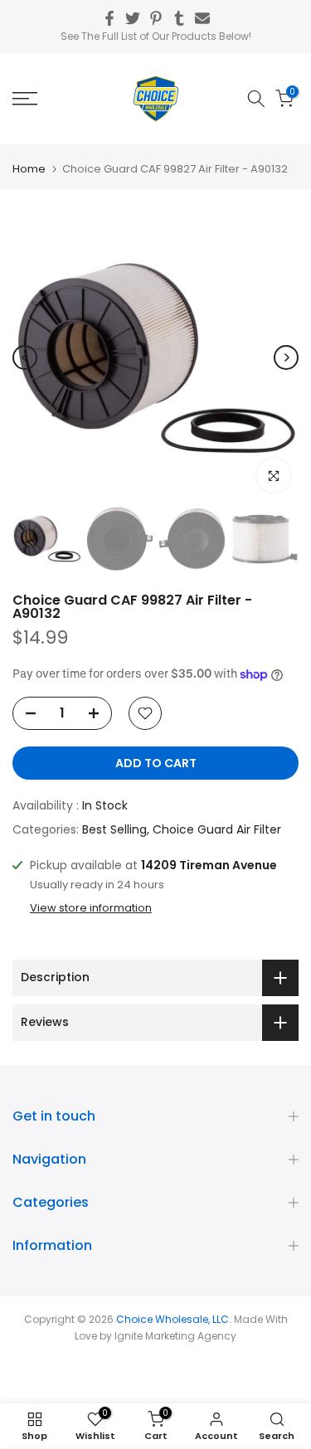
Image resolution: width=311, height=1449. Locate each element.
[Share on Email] (202, 18)
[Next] (286, 357)
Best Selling (114, 829)
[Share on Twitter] (132, 18)
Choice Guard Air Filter (217, 829)
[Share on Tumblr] (179, 18)
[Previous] (24, 357)
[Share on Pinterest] (155, 18)
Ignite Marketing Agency (175, 1336)
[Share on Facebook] (109, 18)
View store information (91, 908)
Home (29, 168)
